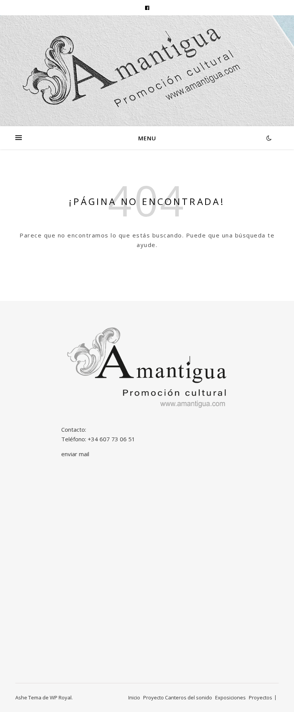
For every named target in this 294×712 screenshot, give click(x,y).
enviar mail (75, 454)
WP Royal (61, 697)
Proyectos (260, 697)
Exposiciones (230, 697)
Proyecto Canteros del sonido (177, 697)
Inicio (134, 697)
